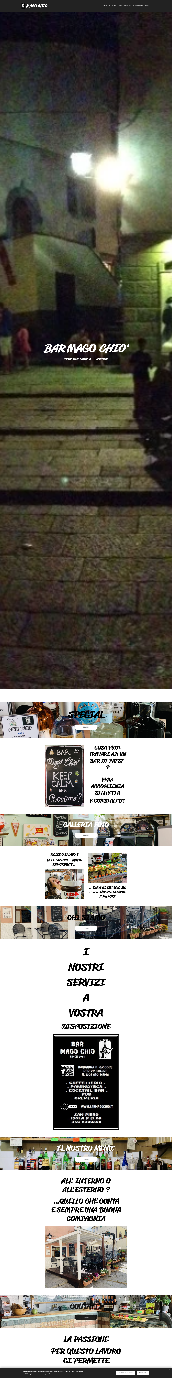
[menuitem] (105, 6)
